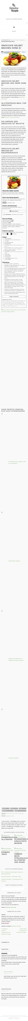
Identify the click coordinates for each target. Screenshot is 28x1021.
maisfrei (16, 813)
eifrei (7, 813)
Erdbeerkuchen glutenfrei (9, 838)
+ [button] (11, 234)
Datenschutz (11, 1018)
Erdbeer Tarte (5, 853)
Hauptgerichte (22, 40)
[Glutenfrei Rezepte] (14, 15)
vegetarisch (3, 814)
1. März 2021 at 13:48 (7, 973)
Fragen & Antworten (14, 296)
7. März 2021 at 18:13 (5, 990)
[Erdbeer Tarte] (7, 850)
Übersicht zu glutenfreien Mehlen (11, 117)
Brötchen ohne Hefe (11, 907)
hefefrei (13, 813)
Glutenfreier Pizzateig (16, 926)
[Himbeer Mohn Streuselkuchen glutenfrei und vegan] (20, 852)
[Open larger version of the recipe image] (14, 182)
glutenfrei (9, 813)
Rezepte (16, 40)
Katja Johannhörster (8, 971)
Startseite (12, 40)
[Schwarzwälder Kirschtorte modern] (20, 837)
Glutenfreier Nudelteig (13, 758)
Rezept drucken (14, 211)
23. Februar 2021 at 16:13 (5, 950)
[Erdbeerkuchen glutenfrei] (5, 835)
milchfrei (19, 813)
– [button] (7, 234)
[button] (2, 202)
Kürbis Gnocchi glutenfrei (14, 561)
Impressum (17, 1018)
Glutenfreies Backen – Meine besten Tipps (11, 876)
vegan (23, 813)
